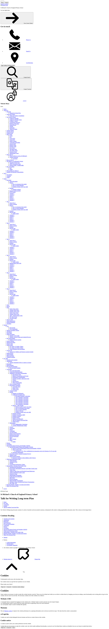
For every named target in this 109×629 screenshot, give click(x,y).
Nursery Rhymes (19, 411)
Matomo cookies (8, 611)
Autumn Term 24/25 (14, 310)
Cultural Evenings (11, 357)
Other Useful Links (17, 449)
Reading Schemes (16, 413)
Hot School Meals (11, 338)
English (11, 392)
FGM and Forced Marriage (15, 476)
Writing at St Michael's (17, 419)
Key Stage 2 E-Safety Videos (16, 347)
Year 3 (8, 239)
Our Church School (11, 117)
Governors (14, 158)
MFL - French (12, 439)
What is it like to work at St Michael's (18, 156)
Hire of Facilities (10, 166)
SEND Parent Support (14, 456)
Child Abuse (12, 470)
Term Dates (9, 333)
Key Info (6, 358)
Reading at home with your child (20, 186)
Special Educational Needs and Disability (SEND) (18, 445)
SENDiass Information (17, 452)
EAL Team (12, 148)
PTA (8, 326)
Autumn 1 (11, 193)
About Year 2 (12, 224)
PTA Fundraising (13, 329)
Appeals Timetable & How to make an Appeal (20, 362)
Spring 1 (11, 196)
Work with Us (10, 154)
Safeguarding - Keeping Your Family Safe (16, 466)
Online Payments (11, 334)
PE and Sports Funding (14, 368)
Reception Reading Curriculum (22, 396)
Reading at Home (16, 189)
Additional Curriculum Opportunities (18, 373)
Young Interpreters (11, 321)
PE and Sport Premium (12, 366)
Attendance (9, 331)
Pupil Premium (10, 365)
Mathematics (12, 423)
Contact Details (10, 130)
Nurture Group (12, 455)
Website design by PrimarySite (22, 559)
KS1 (10, 137)
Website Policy (10, 543)
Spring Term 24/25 (13, 309)
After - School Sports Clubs (15, 315)
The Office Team (13, 150)
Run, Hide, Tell (13, 483)
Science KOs (15, 389)
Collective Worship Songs (15, 119)
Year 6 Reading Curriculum (21, 404)
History (11, 429)
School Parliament (11, 322)
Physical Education (13, 436)
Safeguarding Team (14, 153)
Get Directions (29, 62)
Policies (8, 443)
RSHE (14, 441)
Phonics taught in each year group (23, 406)
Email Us (28, 51)
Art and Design (13, 432)
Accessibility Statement (12, 545)
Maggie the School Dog (15, 113)
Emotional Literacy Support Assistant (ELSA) (20, 453)
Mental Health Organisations (16, 480)
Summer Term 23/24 (14, 311)
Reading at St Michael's (18, 393)
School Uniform (10, 341)
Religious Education (14, 123)
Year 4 (8, 255)
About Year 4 (12, 256)
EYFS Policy (12, 192)
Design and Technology (15, 433)
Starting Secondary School (13, 330)
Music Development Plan (12, 486)
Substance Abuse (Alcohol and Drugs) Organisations (21, 482)
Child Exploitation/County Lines (17, 472)
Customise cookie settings (18, 586)
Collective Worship (13, 118)
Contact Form (10, 133)
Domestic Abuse (13, 474)
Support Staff (12, 144)
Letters (8, 177)
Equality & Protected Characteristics (15, 172)
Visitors (14, 380)
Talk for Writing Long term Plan (20, 420)
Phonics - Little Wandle (17, 405)
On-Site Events (13, 318)
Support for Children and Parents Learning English (21, 351)
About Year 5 (12, 274)
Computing (12, 431)
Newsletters (9, 174)
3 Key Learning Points (14, 384)
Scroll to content (4, 4)
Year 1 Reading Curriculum (21, 397)
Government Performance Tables (17, 464)
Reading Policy (16, 417)
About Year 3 (12, 240)
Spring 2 (11, 197)
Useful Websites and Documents (17, 349)
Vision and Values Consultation (16, 115)
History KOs (15, 388)
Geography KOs (16, 386)
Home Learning (13, 204)
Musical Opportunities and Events (20, 376)
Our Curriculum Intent (14, 370)
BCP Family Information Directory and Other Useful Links (23, 468)
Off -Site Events (13, 317)
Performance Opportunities (18, 377)
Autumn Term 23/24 (14, 314)
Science (11, 427)
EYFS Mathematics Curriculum (19, 424)
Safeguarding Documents (15, 475)
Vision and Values (11, 114)
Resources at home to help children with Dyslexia (24, 457)
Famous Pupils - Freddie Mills (16, 165)
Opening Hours (10, 131)
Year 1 (8, 201)
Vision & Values (13, 129)
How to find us (10, 160)
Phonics (11, 182)
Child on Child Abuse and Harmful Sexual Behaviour (22, 471)
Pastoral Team (12, 145)
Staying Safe (12, 212)
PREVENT (12, 478)
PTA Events (12, 327)
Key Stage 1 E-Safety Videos (16, 346)
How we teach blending (18, 185)
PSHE (10, 440)
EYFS (10, 135)
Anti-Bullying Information (15, 467)
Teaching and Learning (12, 360)
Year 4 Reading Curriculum (21, 401)
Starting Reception (11, 342)
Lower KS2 (12, 138)
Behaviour (9, 364)
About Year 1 (12, 203)
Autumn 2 (11, 195)
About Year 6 (12, 290)
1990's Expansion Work (15, 164)
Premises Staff (12, 146)
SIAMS (11, 126)
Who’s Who (9, 134)
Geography (12, 428)
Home (5, 109)
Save (13, 627)
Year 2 (8, 223)
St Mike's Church (13, 121)
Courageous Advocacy (14, 122)
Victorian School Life (14, 162)
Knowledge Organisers (14, 385)
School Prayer (12, 125)
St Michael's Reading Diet (18, 394)
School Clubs (10, 343)
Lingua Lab (9, 350)
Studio (11, 169)
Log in (5, 488)
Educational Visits (16, 374)
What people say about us (13, 170)
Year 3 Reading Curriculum (21, 400)
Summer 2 (11, 200)
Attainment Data (13, 461)
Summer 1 (11, 199)
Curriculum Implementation (15, 372)
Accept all (9, 586)
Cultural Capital (13, 390)
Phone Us (28, 39)
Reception (9, 180)
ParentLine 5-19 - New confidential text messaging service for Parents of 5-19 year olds (35, 451)
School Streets (10, 354)
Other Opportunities (17, 382)
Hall (10, 168)
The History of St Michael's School (15, 161)
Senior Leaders (13, 141)
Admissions (9, 361)
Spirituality (12, 127)
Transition (9, 323)
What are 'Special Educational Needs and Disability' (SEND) (26, 448)
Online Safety (15, 213)
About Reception (13, 181)
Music (10, 437)
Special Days (15, 381)
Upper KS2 (12, 139)
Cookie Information (11, 542)
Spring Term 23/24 (13, 313)
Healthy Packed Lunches (15, 339)
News (5, 173)
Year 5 (8, 272)
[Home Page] (4, 5)
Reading (11, 188)
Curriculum (9, 369)
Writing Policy (15, 421)
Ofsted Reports (13, 460)
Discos (8, 306)
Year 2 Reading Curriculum (21, 398)
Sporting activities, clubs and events (20, 378)
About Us (6, 110)
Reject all (3, 586)
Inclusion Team (13, 152)
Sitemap (5, 537)
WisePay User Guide (14, 335)
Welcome (9, 111)
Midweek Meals (10, 356)
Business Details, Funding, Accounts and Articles (18, 484)
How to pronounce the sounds (19, 184)
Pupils (5, 178)
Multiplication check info (15, 263)
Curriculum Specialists (14, 142)
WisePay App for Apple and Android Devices (20, 337)
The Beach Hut (13, 149)
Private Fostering (13, 479)
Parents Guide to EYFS (15, 190)
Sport (8, 307)
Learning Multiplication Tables (19, 425)
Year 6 (8, 288)
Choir (8, 305)
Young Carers (10, 319)
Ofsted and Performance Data (13, 459)
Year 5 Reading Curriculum (21, 402)
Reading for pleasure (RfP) (18, 415)
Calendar (9, 176)
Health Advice (10, 353)
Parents (5, 325)
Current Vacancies (13, 157)
